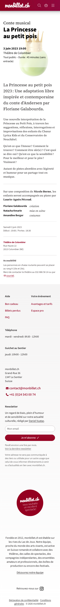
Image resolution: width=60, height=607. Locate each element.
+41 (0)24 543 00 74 (22, 394)
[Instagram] (41, 588)
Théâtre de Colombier (14, 242)
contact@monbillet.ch (25, 388)
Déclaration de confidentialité (23, 600)
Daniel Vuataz (36, 421)
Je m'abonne (28, 438)
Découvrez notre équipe (30, 572)
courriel (10, 275)
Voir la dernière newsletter (18, 448)
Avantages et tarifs (41, 304)
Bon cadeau (11, 304)
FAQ (7, 317)
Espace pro (37, 310)
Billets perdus (12, 310)
